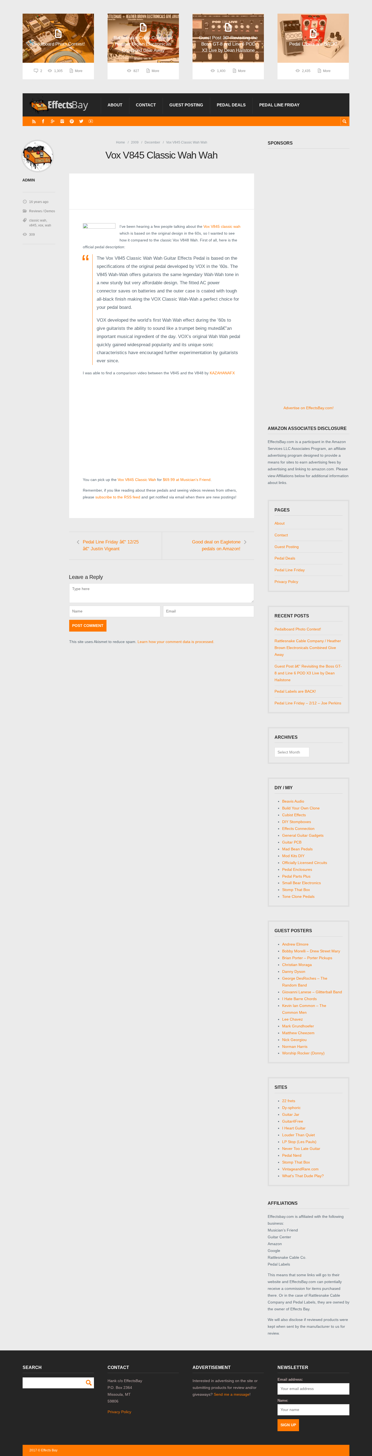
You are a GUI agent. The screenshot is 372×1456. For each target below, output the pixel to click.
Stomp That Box (296, 889)
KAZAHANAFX (222, 373)
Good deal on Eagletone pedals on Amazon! (216, 545)
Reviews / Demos (42, 211)
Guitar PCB (291, 842)
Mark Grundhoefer (298, 1026)
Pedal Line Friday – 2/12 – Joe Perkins (308, 703)
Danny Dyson (293, 971)
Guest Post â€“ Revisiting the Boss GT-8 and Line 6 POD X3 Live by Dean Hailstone (308, 673)
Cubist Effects (294, 815)
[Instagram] (62, 121)
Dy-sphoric (291, 1107)
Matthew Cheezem (298, 1033)
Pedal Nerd (291, 1155)
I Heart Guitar (294, 1128)
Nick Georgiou (294, 1040)
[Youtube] (91, 121)
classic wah (37, 220)
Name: (283, 1400)
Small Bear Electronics (301, 883)
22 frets (288, 1101)
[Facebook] (43, 121)
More (79, 71)
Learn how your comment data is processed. (176, 641)
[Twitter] (81, 121)
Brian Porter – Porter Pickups (307, 958)
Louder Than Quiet (298, 1135)
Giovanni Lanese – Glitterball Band (312, 992)
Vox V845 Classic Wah (137, 479)
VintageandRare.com (300, 1169)
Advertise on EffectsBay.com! (308, 408)
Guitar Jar (290, 1114)
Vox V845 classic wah (221, 226)
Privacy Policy (286, 581)
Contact (146, 105)
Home (120, 142)
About (115, 105)
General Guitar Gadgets (303, 835)
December (152, 142)
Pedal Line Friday (279, 105)
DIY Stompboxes (296, 822)
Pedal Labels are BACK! (295, 691)
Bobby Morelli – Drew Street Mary (311, 951)
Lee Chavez (292, 1019)
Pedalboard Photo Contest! (298, 629)
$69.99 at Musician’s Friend (187, 479)
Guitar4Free (292, 1121)
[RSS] (33, 121)
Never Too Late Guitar (301, 1148)
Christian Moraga (297, 964)
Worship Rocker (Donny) (303, 1053)
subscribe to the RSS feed (117, 497)
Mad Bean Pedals (297, 849)
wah (48, 225)
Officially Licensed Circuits (304, 862)
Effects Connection (298, 828)
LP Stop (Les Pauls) (299, 1142)
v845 (32, 225)
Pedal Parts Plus (296, 876)
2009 (135, 142)
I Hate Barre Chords (299, 999)
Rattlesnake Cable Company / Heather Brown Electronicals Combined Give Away (308, 648)
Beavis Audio (293, 801)
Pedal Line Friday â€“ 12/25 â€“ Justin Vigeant (111, 545)
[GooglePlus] (52, 121)
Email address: (290, 1379)
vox (40, 225)
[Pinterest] (72, 121)
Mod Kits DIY (293, 856)
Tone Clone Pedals (298, 896)
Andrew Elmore (295, 944)
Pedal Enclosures (297, 869)
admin (28, 180)
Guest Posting (186, 105)
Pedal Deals (231, 105)
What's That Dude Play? (303, 1176)
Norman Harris (294, 1046)
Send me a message (231, 1394)
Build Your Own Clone (301, 808)
